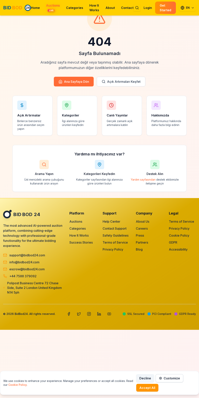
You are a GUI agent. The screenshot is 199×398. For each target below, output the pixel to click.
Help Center (111, 221)
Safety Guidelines (115, 235)
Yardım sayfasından (143, 179)
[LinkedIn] (99, 313)
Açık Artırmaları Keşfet (124, 82)
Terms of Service (115, 242)
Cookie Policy (179, 235)
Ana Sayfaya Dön (76, 82)
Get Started (165, 7)
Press (140, 235)
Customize (172, 378)
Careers (142, 228)
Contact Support (115, 228)
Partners (142, 242)
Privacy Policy (113, 249)
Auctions (75, 221)
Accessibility (178, 249)
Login (148, 8)
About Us (142, 221)
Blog (139, 249)
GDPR (173, 242)
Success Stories (81, 242)
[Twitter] (78, 313)
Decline (145, 378)
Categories (77, 228)
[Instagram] (89, 313)
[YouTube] (109, 313)
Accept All (147, 388)
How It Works (79, 235)
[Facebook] (68, 313)
